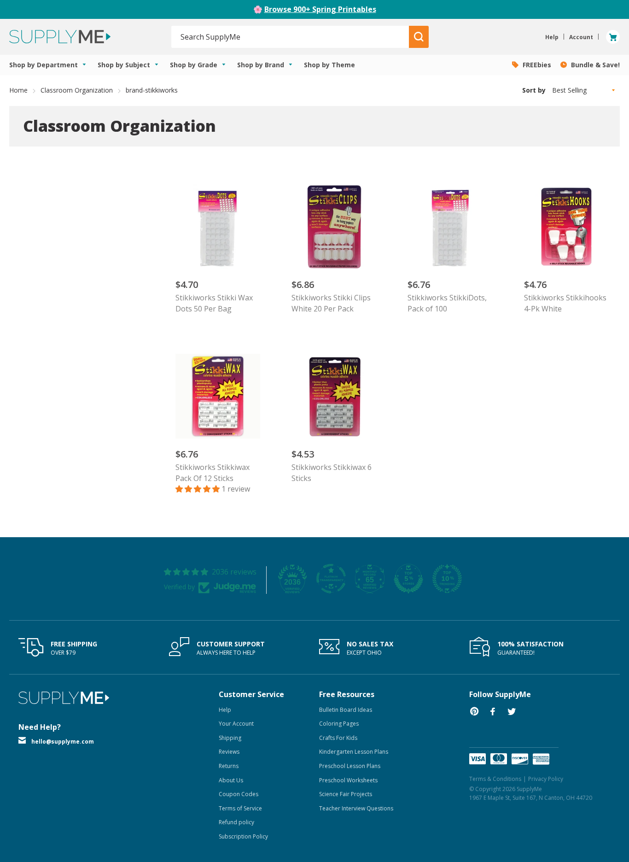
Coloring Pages (339, 723)
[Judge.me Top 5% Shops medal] (408, 578)
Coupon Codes (238, 794)
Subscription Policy (243, 836)
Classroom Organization (77, 90)
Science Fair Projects (345, 794)
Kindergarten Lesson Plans (353, 752)
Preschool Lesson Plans (349, 766)
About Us (231, 780)
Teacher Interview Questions (356, 808)
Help (225, 710)
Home (18, 90)
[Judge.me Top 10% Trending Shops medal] (447, 578)
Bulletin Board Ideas (345, 710)
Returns (229, 766)
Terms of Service (240, 808)
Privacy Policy (545, 779)
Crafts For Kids (338, 738)
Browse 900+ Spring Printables (320, 9)
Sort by (534, 90)
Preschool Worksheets (348, 780)
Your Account (236, 723)
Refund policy (236, 822)
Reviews (229, 752)
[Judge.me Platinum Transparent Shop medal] (331, 578)
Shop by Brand (261, 64)
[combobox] (290, 37)
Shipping (230, 738)
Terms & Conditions (495, 779)
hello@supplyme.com (62, 741)
